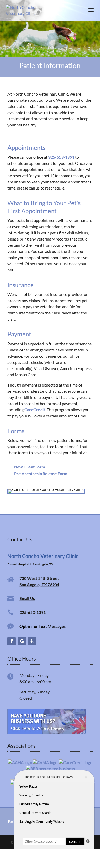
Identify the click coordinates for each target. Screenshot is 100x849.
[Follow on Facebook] (11, 641)
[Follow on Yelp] (32, 641)
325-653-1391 (61, 157)
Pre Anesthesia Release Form (40, 473)
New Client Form (29, 466)
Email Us (27, 598)
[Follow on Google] (22, 641)
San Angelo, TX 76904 (39, 584)
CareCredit (34, 409)
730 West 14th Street (39, 578)
